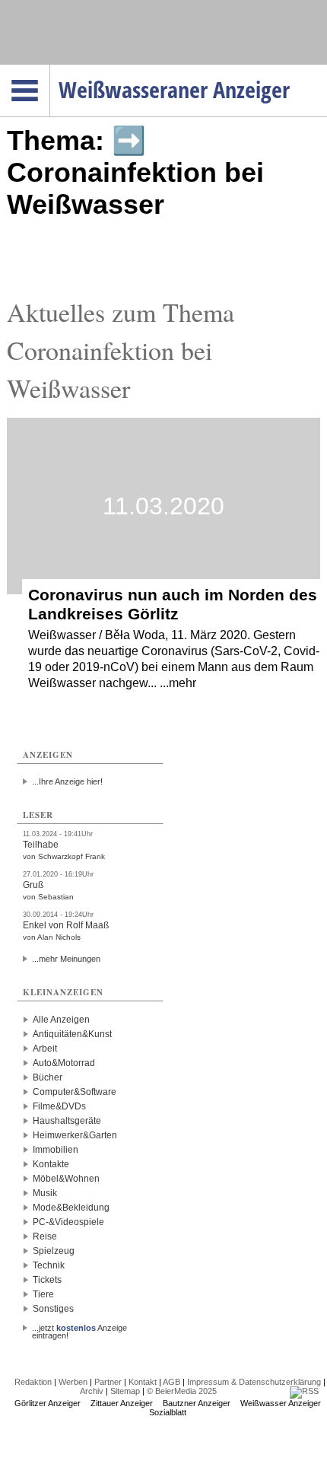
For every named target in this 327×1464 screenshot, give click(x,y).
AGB (171, 1381)
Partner (108, 1381)
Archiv (91, 1391)
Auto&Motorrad (64, 1063)
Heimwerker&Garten (75, 1135)
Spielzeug (54, 1251)
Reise (45, 1236)
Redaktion (33, 1381)
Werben (73, 1381)
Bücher (47, 1077)
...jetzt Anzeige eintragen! (79, 1328)
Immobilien (55, 1150)
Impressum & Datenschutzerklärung (254, 1381)
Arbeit (45, 1048)
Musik (45, 1193)
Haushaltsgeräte (67, 1121)
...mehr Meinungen (66, 959)
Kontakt (143, 1381)
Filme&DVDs (59, 1106)
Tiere (43, 1294)
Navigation (49, 69)
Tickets (47, 1280)
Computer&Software (74, 1092)
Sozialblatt (167, 1412)
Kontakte (51, 1164)
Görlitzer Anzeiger (47, 1403)
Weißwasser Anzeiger (280, 1403)
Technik (49, 1265)
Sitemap (125, 1391)
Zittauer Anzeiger (121, 1403)
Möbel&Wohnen (66, 1178)
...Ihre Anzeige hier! (67, 781)
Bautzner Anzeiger (196, 1403)
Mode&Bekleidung (71, 1207)
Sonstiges (53, 1309)
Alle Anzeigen (61, 1019)
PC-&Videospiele (68, 1222)
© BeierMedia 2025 (182, 1391)
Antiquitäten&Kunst (72, 1034)
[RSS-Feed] (304, 1391)
